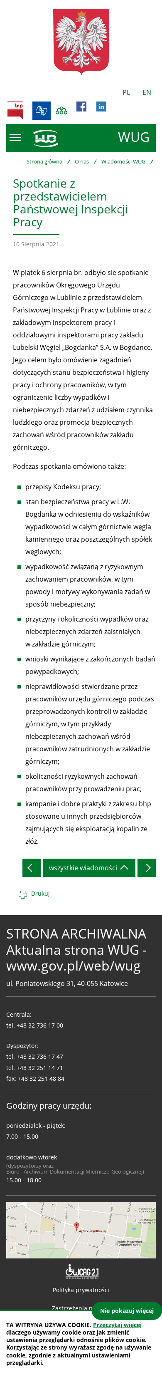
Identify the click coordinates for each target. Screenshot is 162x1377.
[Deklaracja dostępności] (81, 1272)
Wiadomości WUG (123, 161)
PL (126, 92)
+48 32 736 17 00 (40, 1025)
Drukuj (40, 893)
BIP (15, 111)
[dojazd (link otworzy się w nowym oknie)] (81, 1229)
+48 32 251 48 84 (41, 1078)
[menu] (15, 138)
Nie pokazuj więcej (127, 1311)
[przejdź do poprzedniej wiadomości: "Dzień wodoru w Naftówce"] (31, 868)
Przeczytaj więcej (117, 1325)
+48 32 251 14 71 (40, 1068)
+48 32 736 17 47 (40, 1056)
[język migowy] (41, 111)
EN (146, 92)
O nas (82, 161)
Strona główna (44, 161)
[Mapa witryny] (61, 111)
